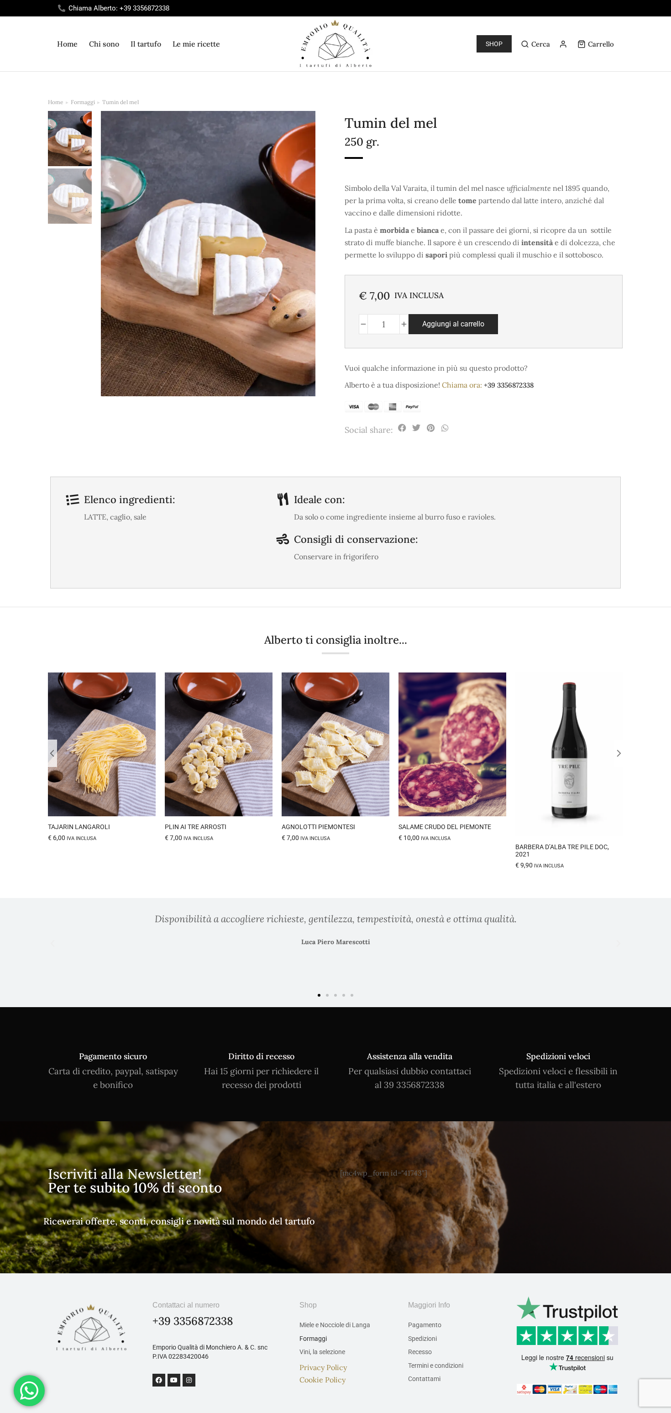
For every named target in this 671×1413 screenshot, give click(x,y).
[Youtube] (174, 1380)
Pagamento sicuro (113, 1056)
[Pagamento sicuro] (113, 1042)
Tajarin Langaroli (79, 826)
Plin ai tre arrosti (195, 826)
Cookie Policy (322, 1379)
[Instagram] (189, 1380)
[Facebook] (158, 1380)
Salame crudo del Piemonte (444, 826)
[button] (402, 428)
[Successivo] (624, 94)
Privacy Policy (323, 1367)
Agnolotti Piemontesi (318, 826)
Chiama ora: (488, 384)
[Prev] (602, 94)
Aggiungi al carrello (453, 324)
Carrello (601, 44)
